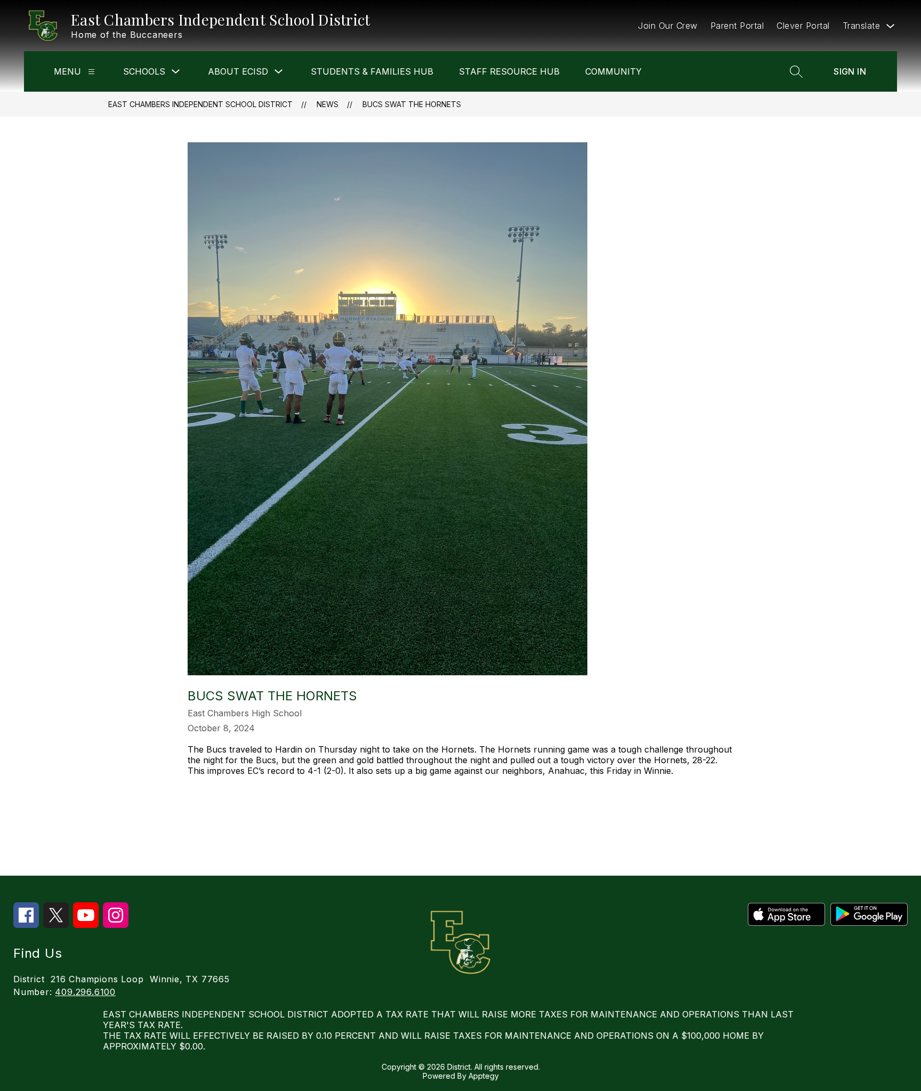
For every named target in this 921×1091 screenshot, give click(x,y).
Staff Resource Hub (509, 71)
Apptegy (483, 1075)
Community (613, 71)
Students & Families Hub (372, 71)
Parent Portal (737, 25)
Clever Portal (803, 25)
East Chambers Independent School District (200, 104)
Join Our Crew (668, 25)
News (327, 104)
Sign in (850, 71)
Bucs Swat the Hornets (411, 104)
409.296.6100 (85, 992)
